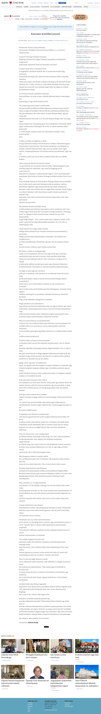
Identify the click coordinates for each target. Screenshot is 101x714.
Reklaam (46, 3)
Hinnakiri (40, 3)
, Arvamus (83, 127)
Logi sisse (90, 3)
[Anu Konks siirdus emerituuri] (62, 652)
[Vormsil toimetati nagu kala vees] (87, 652)
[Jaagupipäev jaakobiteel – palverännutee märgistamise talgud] (62, 678)
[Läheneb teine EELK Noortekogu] (13, 652)
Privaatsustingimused (51, 710)
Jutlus (78, 93)
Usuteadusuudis (80, 60)
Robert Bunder (6, 660)
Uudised (26, 7)
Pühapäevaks (77, 7)
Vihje (55, 3)
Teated (85, 7)
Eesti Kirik (18, 2)
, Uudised (85, 28)
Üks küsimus (79, 87)
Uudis (77, 32)
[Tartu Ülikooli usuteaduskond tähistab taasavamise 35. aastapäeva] (87, 678)
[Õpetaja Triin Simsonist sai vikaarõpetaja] (37, 678)
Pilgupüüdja (79, 28)
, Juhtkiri (83, 55)
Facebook (67, 703)
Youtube (67, 704)
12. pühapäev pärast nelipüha (84, 72)
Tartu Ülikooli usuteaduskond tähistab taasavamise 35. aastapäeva (86, 683)
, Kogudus (87, 101)
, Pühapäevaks (85, 70)
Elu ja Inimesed (55, 7)
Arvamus (19, 7)
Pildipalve (79, 70)
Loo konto (97, 3)
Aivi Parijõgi (30, 660)
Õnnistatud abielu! (81, 30)
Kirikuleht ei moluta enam (83, 57)
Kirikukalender (67, 7)
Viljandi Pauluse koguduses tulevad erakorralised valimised (12, 683)
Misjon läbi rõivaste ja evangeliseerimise (87, 47)
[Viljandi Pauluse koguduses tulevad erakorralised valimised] (13, 678)
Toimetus (34, 3)
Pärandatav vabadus (82, 129)
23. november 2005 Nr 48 (60, 40)
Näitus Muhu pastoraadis (83, 124)
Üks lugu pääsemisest (82, 95)
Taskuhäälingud (69, 706)
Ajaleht (4, 2)
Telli (29, 711)
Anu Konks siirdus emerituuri (84, 103)
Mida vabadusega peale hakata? (85, 112)
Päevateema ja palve (81, 97)
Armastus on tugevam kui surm (85, 108)
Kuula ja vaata (35, 7)
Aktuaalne (79, 80)
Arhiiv (51, 3)
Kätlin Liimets (55, 660)
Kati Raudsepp (80, 662)
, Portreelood (88, 49)
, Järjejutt (87, 74)
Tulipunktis (45, 7)
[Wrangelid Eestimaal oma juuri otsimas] (37, 652)
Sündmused (79, 39)
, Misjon (86, 45)
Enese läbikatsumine (82, 99)
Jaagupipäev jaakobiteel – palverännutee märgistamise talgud (61, 683)
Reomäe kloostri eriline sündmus (85, 67)
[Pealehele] (10, 4)
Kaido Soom (80, 688)
